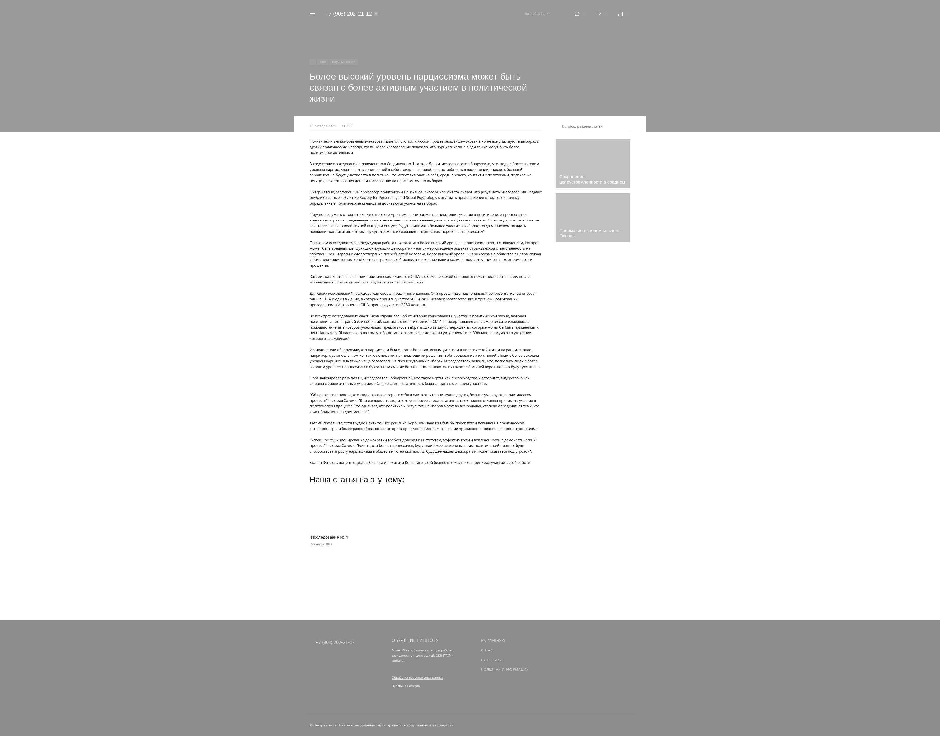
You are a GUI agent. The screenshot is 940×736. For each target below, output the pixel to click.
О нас (487, 650)
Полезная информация (505, 669)
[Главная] (313, 62)
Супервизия (493, 659)
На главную (493, 640)
